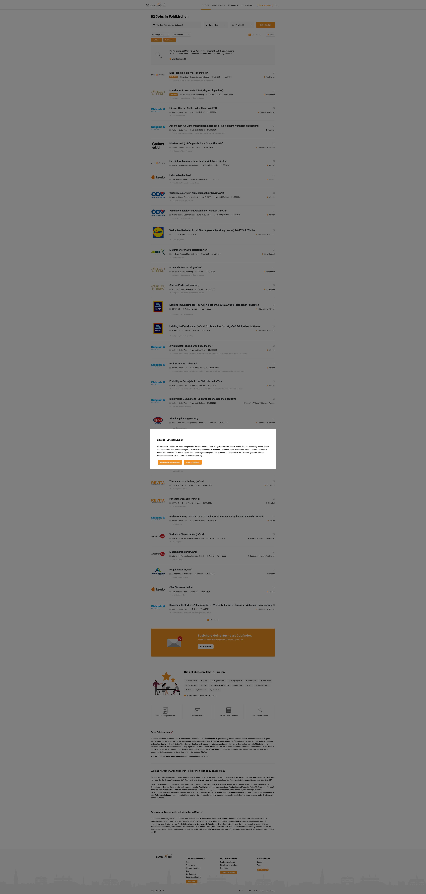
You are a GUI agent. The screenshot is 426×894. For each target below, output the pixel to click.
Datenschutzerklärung (193, 456)
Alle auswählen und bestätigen (169, 462)
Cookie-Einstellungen (192, 462)
